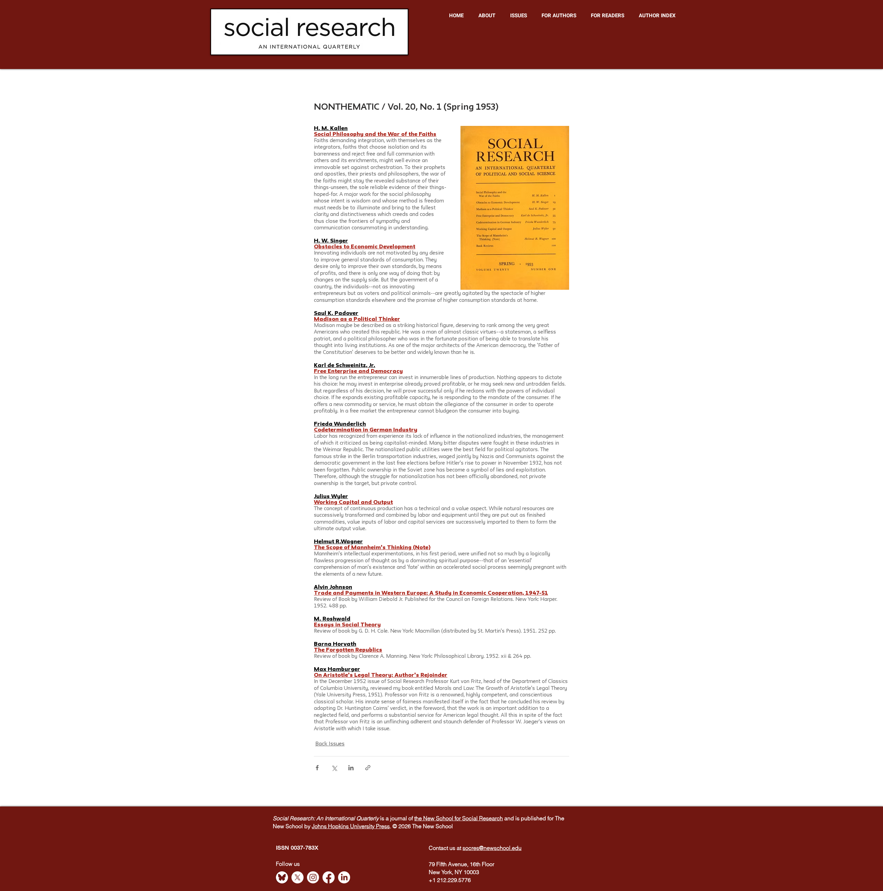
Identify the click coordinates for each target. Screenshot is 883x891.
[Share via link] (368, 767)
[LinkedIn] (344, 877)
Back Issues (330, 744)
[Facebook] (329, 877)
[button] (487, 15)
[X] (297, 877)
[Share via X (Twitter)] (334, 767)
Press (383, 826)
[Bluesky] (282, 877)
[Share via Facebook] (317, 767)
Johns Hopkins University (344, 826)
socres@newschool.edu (492, 847)
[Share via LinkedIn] (351, 767)
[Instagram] (313, 877)
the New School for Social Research (458, 818)
